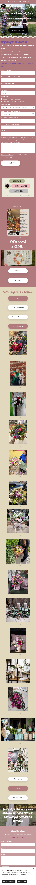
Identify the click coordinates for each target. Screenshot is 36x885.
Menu (33, 7)
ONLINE (29, 813)
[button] (30, 7)
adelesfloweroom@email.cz (21, 835)
